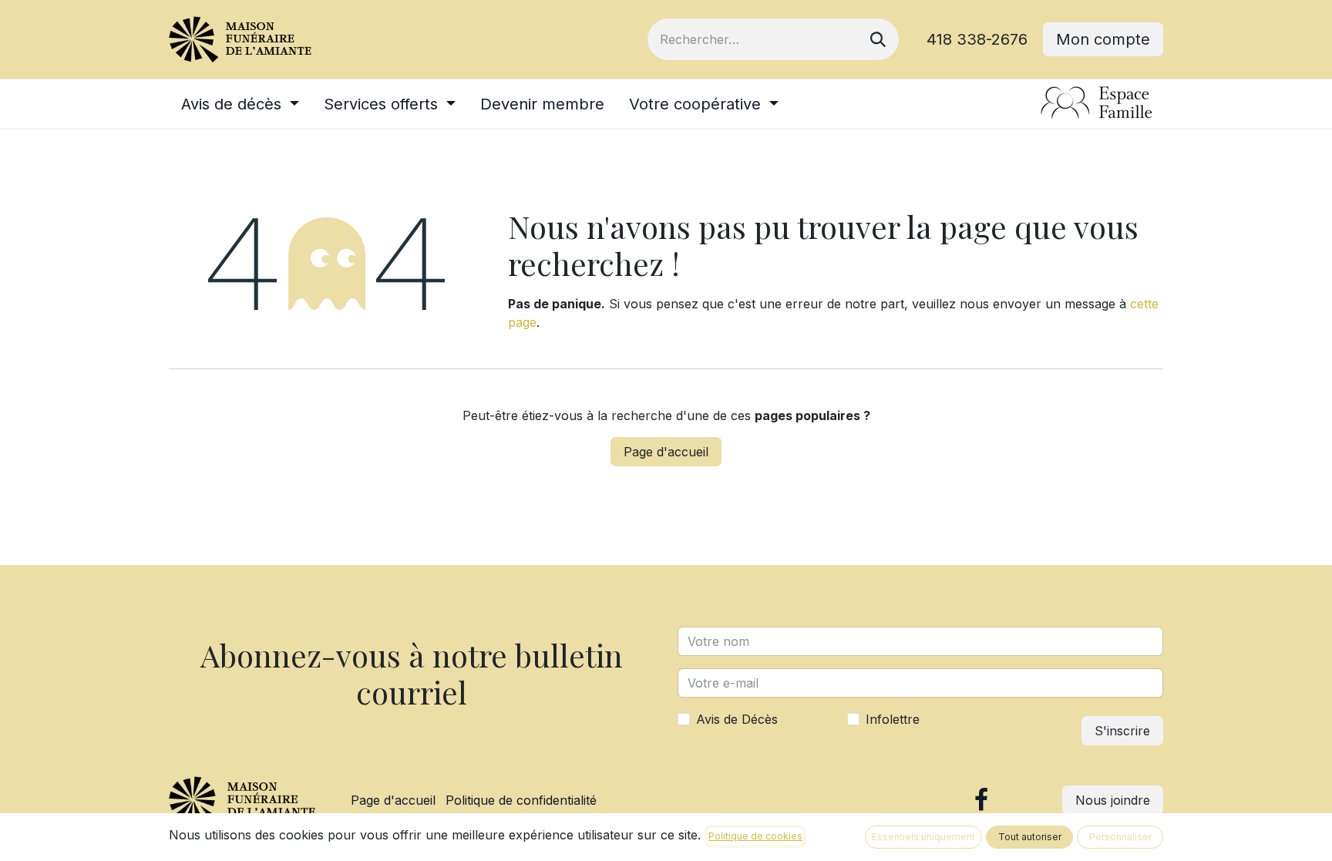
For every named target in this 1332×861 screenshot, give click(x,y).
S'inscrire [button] (1122, 730)
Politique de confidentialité (521, 800)
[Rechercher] (878, 39)
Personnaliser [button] (1120, 837)
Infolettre (893, 719)
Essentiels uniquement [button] (923, 837)
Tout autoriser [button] (1029, 837)
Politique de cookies (755, 836)
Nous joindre (1112, 800)
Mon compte (1103, 39)
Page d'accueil (666, 451)
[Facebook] (981, 800)
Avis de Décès (737, 719)
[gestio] (1097, 104)
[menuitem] (240, 104)
